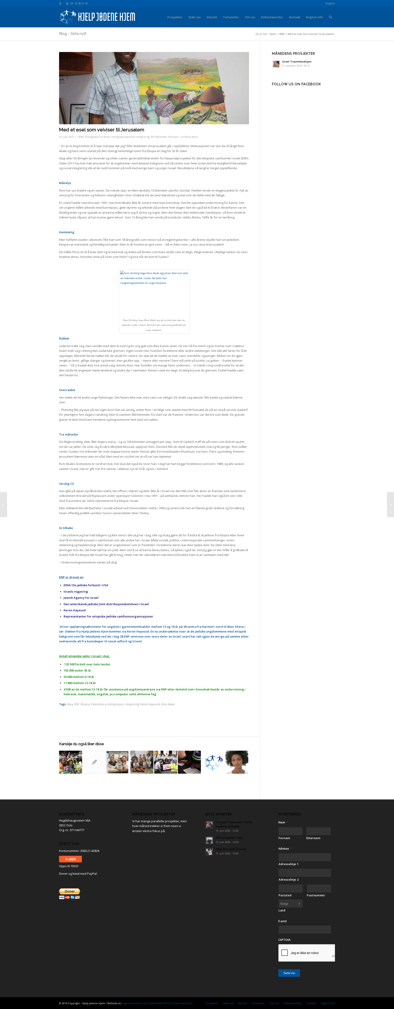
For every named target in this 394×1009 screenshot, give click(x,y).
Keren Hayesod (150, 704)
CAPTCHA (284, 940)
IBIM (81, 136)
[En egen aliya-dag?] (165, 762)
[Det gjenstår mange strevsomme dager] (70, 762)
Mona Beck (191, 136)
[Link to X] (67, 3)
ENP (76, 704)
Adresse (284, 849)
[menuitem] (329, 3)
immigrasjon (116, 704)
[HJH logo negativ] (98, 17)
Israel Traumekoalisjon (296, 61)
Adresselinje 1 (289, 864)
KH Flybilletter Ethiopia (164, 136)
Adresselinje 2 (289, 880)
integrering (132, 704)
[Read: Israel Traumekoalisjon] (276, 64)
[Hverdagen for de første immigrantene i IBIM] (189, 762)
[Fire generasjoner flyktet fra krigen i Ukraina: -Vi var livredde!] (141, 762)
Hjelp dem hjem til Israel (230, 849)
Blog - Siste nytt (72, 33)
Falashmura (98, 704)
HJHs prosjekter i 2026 (229, 837)
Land (282, 910)
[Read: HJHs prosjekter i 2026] (209, 840)
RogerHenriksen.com (135, 1003)
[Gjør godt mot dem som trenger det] (3, 504)
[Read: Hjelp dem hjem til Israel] (209, 852)
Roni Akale (168, 704)
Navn (283, 822)
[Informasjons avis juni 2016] (118, 762)
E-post (282, 921)
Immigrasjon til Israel (97, 136)
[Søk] (330, 17)
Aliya (70, 704)
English (330, 3)
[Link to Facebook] (60, 3)
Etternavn (313, 838)
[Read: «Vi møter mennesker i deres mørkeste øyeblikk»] (209, 825)
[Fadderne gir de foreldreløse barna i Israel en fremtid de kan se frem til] (94, 762)
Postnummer (316, 895)
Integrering (143, 136)
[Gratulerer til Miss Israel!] (236, 762)
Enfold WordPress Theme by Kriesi (171, 1003)
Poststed (285, 895)
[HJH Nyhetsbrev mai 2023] (213, 762)
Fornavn (284, 838)
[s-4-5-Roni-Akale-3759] (154, 88)
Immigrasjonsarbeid (123, 136)
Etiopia (85, 704)
